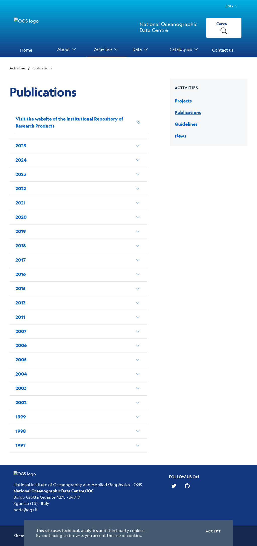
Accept (213, 531)
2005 (21, 360)
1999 (21, 417)
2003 (21, 388)
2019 (21, 231)
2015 (20, 288)
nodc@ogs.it (26, 509)
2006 (21, 345)
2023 (21, 174)
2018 (21, 246)
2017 (21, 260)
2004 (21, 374)
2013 (21, 303)
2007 (21, 331)
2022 (21, 188)
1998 (21, 431)
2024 (21, 160)
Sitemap (21, 535)
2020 (21, 217)
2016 (21, 274)
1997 (21, 445)
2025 (21, 146)
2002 (21, 402)
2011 (20, 317)
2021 (21, 203)
